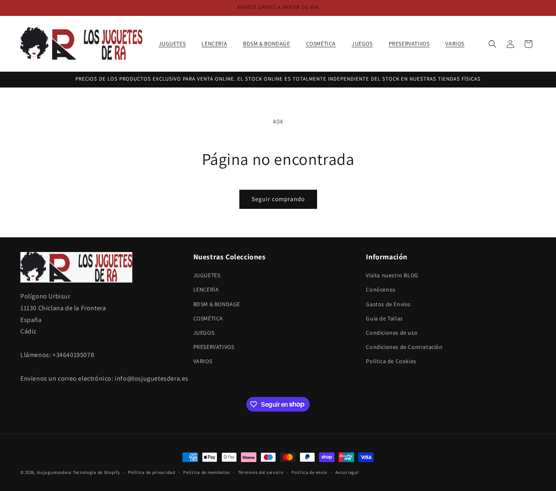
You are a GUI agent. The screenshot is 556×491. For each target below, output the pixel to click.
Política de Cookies (391, 361)
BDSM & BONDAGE (216, 304)
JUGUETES (207, 275)
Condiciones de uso (392, 332)
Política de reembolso (206, 472)
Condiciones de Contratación (404, 347)
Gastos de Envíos (388, 304)
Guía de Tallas (384, 318)
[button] (175, 43)
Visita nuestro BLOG (392, 275)
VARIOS (202, 361)
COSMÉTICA (208, 318)
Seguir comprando (278, 199)
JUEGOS (204, 332)
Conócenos (380, 290)
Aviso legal (347, 472)
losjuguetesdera (54, 472)
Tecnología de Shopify (96, 472)
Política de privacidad (151, 472)
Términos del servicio (261, 472)
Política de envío (309, 472)
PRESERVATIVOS (213, 347)
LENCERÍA (206, 290)
